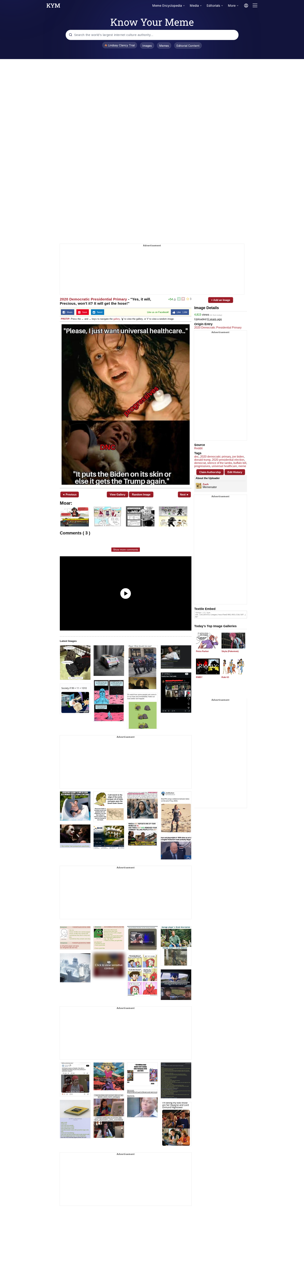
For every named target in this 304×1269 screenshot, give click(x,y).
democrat (200, 462)
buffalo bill (239, 462)
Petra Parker (202, 651)
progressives (202, 466)
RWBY (199, 677)
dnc (196, 456)
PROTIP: (65, 319)
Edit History (234, 472)
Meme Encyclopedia (167, 5)
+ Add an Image (220, 300)
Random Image (141, 494)
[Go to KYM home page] (53, 6)
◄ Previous (69, 494)
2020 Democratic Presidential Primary (93, 299)
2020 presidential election (228, 459)
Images (147, 45)
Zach (206, 484)
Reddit (198, 448)
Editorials (213, 5)
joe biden (238, 456)
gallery (116, 319)
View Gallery (117, 494)
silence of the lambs (219, 462)
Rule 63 (225, 677)
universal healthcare (224, 466)
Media (194, 5)
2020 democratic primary (215, 456)
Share (68, 312)
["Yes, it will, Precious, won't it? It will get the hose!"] (125, 404)
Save (84, 312)
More (231, 5)
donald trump (202, 459)
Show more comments (125, 549)
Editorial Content (188, 45)
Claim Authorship (210, 472)
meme (242, 466)
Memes (164, 45)
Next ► (184, 494)
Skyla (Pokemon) (230, 651)
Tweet (98, 312)
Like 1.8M (181, 312)
